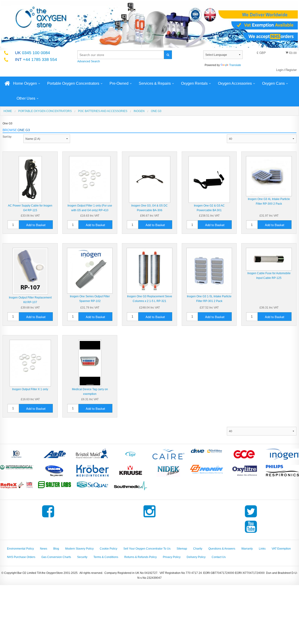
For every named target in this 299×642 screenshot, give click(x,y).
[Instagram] (149, 517)
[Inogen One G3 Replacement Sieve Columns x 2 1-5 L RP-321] (149, 270)
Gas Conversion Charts (56, 557)
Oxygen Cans (273, 83)
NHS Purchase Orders (21, 557)
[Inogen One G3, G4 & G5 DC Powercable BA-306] (149, 179)
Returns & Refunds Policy (140, 557)
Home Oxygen (25, 83)
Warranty (247, 548)
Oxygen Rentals (194, 83)
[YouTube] (251, 532)
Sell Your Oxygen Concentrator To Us (147, 548)
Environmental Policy (20, 548)
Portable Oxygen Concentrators (73, 83)
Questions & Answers (221, 548)
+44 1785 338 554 (36, 59)
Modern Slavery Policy (79, 548)
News (43, 548)
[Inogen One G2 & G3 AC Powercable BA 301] (209, 179)
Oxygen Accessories (235, 83)
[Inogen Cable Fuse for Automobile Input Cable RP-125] (268, 259)
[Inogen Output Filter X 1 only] (30, 363)
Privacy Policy (172, 557)
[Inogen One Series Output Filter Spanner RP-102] (90, 270)
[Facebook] (48, 517)
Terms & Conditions (105, 557)
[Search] (168, 54)
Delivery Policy (196, 557)
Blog (56, 548)
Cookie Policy (108, 548)
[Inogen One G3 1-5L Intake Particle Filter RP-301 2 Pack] (209, 270)
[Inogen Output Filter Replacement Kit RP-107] (30, 271)
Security (82, 557)
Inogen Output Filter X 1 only (30, 389)
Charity (197, 548)
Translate (235, 65)
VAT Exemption (281, 548)
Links (262, 548)
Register (291, 69)
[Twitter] (251, 517)
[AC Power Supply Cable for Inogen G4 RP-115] (30, 179)
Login (279, 69)
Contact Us (219, 557)
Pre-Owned (119, 83)
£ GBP (261, 52)
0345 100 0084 (32, 52)
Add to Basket (36, 225)
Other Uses (26, 98)
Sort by (7, 136)
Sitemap (182, 548)
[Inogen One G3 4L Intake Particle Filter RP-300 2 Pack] (268, 176)
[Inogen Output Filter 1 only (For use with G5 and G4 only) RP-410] (89, 179)
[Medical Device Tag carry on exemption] (90, 363)
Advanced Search (88, 61)
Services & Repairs (155, 83)
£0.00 (292, 52)
